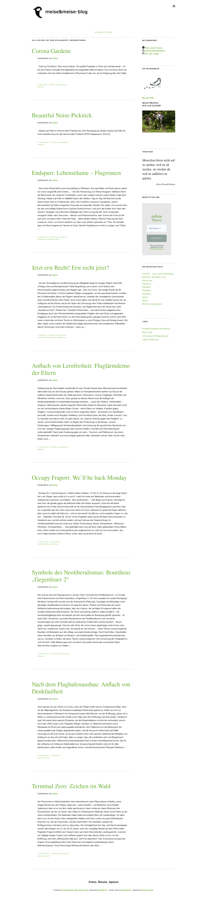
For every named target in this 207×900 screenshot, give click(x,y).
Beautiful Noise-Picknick (62, 115)
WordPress (103, 890)
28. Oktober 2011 (43, 755)
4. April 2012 (41, 335)
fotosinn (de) (147, 332)
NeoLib (145, 297)
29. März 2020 (42, 84)
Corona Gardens (51, 51)
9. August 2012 (42, 237)
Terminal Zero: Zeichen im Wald (71, 786)
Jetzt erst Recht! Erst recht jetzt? (70, 267)
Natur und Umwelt (52, 337)
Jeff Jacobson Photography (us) (155, 336)
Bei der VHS (147, 98)
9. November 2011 (43, 654)
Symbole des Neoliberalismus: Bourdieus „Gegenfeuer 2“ (81, 575)
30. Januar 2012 (42, 447)
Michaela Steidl (147, 890)
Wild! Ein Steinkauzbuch (152, 304)
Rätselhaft (146, 287)
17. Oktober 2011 (43, 853)
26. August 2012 (42, 142)
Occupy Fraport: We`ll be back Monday (79, 477)
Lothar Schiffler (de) (150, 340)
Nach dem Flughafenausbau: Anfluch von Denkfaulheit (81, 687)
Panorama (146, 284)
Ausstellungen (41, 239)
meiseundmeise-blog (69, 890)
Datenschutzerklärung (156, 249)
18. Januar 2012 (42, 542)
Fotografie (40, 144)
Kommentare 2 (55, 542)
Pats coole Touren (154, 48)
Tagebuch (40, 87)
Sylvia (55, 58)
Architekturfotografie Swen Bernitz (156, 329)
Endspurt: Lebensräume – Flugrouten (76, 173)
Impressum (83, 890)
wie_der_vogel (152, 54)
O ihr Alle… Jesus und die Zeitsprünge (158, 274)
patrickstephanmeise (155, 51)
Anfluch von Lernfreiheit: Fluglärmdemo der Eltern (81, 369)
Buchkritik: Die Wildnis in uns (154, 277)
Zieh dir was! (147, 280)
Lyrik (57, 239)
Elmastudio (126, 890)
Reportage (63, 337)
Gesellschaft (41, 337)
